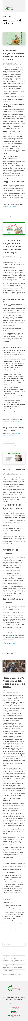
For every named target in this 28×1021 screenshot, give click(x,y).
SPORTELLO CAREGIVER (14, 469)
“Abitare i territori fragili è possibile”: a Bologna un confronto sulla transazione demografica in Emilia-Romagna (13, 960)
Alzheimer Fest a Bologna (10, 206)
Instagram (6, 435)
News (21, 64)
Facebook (18, 433)
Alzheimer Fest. (16, 209)
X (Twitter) (13, 435)
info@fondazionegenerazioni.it (10, 64)
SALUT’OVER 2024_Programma (11, 421)
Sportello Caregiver (16, 633)
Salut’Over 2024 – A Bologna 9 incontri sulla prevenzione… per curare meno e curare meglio (12, 246)
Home (4, 16)
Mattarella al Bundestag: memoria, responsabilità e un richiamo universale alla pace (14, 974)
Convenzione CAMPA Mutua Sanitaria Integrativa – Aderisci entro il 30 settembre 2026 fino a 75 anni (14, 969)
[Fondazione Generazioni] (9, 7)
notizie (9, 427)
